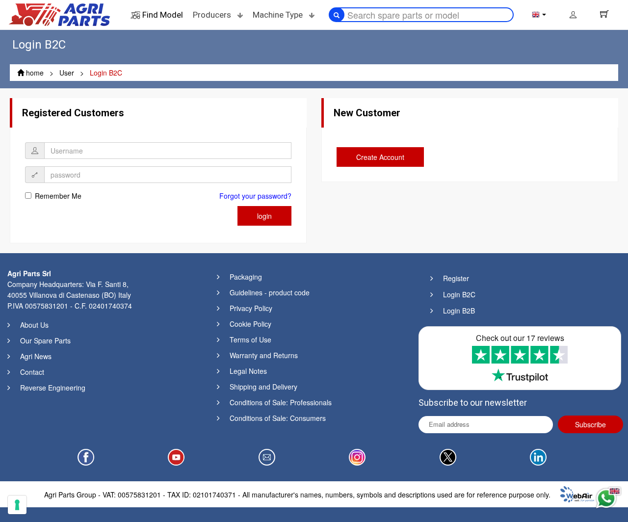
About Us (34, 325)
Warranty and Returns (264, 355)
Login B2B (459, 310)
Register (456, 278)
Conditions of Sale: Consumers (278, 418)
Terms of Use (250, 339)
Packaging (246, 277)
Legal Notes (248, 371)
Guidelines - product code (270, 292)
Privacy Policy (251, 308)
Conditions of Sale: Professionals (281, 402)
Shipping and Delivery (263, 387)
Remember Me (58, 196)
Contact (32, 372)
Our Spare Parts (45, 340)
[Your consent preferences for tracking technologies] (17, 505)
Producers (213, 15)
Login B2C (459, 294)
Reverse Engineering (52, 387)
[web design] (577, 493)
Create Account (380, 157)
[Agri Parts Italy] (59, 14)
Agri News (36, 356)
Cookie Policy (250, 324)
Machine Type (279, 15)
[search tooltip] (336, 14)
